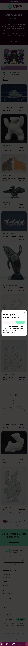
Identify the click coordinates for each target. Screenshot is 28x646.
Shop (7, 644)
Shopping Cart (20, 643)
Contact (14, 644)
